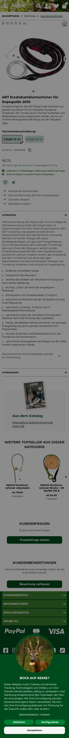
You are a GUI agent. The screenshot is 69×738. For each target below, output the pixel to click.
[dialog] (34, 369)
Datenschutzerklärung (28, 714)
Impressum (45, 714)
